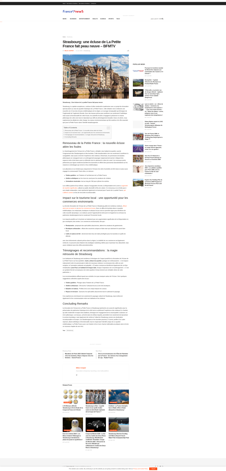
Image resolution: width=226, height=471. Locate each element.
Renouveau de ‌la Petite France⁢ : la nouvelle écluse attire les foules (83, 130)
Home (64, 37)
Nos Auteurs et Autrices (72, 3)
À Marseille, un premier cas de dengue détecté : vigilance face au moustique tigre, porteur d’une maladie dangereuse (154, 93)
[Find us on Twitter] (157, 466)
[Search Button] (162, 19)
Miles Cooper (69, 50)
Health (95, 18)
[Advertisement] (129, 10)
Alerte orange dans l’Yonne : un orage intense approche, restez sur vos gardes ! (153, 147)
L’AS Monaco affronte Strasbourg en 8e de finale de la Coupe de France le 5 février (73, 408)
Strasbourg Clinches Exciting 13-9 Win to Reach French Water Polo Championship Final (119, 435)
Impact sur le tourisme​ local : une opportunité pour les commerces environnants (87, 132)
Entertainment (84, 18)
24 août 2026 (89, 414)
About (64, 3)
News (64, 18)
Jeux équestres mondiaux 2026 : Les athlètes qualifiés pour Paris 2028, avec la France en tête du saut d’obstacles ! (153, 169)
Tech (118, 18)
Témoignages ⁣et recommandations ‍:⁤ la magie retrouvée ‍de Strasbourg (84, 134)
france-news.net (70, 466)
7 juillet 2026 (89, 450)
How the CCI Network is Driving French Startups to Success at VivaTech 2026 (153, 157)
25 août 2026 (66, 412)
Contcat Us (93, 3)
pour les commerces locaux (86, 208)
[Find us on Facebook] (155, 466)
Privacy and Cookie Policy (140, 468)
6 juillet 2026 (112, 440)
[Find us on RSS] (162, 466)
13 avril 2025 (79, 50)
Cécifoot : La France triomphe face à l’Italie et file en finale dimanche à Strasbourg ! (118, 408)
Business (73, 18)
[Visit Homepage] (73, 11)
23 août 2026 (112, 412)
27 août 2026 (148, 75)
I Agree (153, 468)
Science (103, 18)
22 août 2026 (66, 442)
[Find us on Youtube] (160, 466)
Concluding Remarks (71, 137)
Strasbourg (69, 37)
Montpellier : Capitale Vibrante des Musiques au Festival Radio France (153, 81)
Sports (111, 18)
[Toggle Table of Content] (108, 127)
